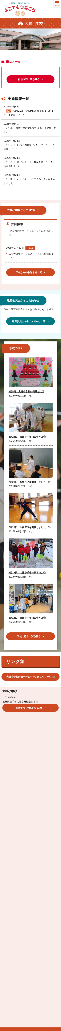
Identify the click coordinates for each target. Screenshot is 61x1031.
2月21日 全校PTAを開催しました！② (29, 482)
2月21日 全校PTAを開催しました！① (29, 527)
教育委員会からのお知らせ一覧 (28, 321)
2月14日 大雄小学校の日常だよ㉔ (27, 618)
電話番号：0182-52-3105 (29, 707)
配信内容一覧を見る (29, 79)
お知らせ (30, 248)
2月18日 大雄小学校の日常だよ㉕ (27, 572)
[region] (30, 41)
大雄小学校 (34, 23)
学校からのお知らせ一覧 (29, 272)
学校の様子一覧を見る (29, 636)
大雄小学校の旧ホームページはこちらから (28, 676)
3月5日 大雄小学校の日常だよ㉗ (26, 391)
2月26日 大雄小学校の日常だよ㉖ (27, 437)
